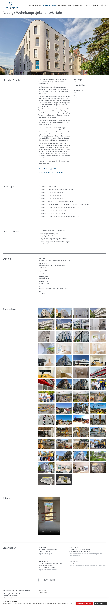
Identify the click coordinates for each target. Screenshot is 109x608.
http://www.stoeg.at (45, 554)
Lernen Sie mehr (37, 605)
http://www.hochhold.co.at (47, 570)
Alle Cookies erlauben (84, 603)
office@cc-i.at (7, 598)
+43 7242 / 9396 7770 (10, 596)
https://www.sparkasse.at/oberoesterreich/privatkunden (87, 566)
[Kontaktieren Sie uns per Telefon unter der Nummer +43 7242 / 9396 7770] (102, 5)
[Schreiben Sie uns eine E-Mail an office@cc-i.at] (105, 5)
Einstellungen (100, 603)
